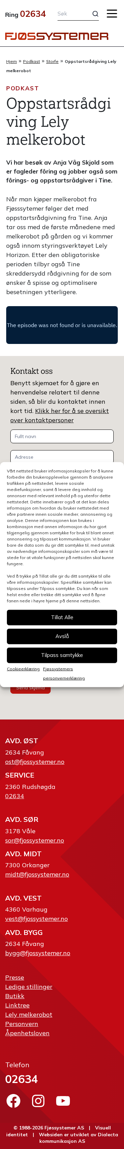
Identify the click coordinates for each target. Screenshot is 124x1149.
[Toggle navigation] (112, 13)
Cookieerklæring (23, 668)
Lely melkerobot (28, 1014)
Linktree (17, 1005)
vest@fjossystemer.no (36, 919)
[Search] (91, 13)
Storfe (52, 61)
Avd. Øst (21, 740)
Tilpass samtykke (62, 655)
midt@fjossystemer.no (37, 874)
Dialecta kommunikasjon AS (78, 1138)
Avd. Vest (23, 898)
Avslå (62, 636)
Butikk (14, 996)
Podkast (31, 61)
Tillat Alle (62, 617)
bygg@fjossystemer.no (37, 953)
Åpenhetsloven (27, 1033)
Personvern (21, 1024)
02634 (33, 13)
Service (19, 775)
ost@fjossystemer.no (34, 762)
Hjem (11, 61)
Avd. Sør (21, 819)
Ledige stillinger (28, 987)
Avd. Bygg (24, 932)
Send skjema (30, 687)
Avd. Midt (23, 853)
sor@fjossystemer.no (34, 840)
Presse (14, 977)
